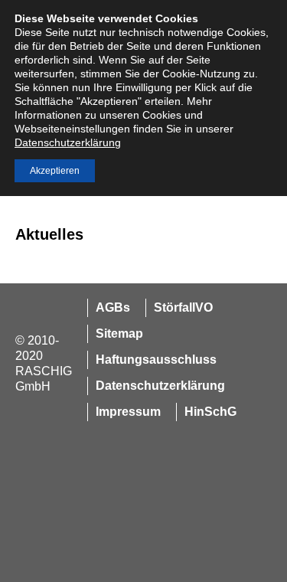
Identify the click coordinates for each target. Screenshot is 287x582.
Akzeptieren (55, 170)
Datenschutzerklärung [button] (68, 142)
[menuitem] (108, 308)
